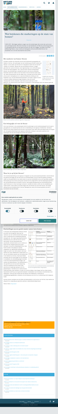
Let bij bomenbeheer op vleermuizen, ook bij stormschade (17, 391)
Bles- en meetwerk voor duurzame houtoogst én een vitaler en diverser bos (21, 381)
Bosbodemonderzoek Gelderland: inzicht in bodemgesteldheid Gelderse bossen (21, 384)
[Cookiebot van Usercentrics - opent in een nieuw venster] (50, 192)
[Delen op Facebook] (47, 55)
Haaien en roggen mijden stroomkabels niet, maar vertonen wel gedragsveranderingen (23, 348)
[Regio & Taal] (49, 3)
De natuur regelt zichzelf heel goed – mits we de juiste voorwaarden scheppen (21, 355)
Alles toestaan (47, 220)
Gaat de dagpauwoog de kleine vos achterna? (14, 361)
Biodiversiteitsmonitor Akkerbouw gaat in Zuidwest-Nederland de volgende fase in (22, 339)
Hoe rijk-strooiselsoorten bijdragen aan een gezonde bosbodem (18, 387)
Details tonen (50, 216)
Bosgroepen (29, 40)
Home (4, 7)
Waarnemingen (23, 7)
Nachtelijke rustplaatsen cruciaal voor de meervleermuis (17, 358)
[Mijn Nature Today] (53, 3)
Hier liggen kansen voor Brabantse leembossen (15, 342)
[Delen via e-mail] (53, 55)
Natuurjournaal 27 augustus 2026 (12, 364)
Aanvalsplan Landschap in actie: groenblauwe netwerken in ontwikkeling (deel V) (22, 367)
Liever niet (28, 220)
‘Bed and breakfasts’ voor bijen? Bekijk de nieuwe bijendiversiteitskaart (20, 378)
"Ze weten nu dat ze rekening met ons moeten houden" (16, 345)
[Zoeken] (44, 3)
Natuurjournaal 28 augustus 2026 (12, 352)
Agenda (39, 7)
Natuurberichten (12, 7)
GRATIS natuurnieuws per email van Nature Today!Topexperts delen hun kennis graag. (16, 325)
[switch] (22, 211)
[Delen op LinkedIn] (51, 55)
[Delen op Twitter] (49, 55)
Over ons (31, 7)
